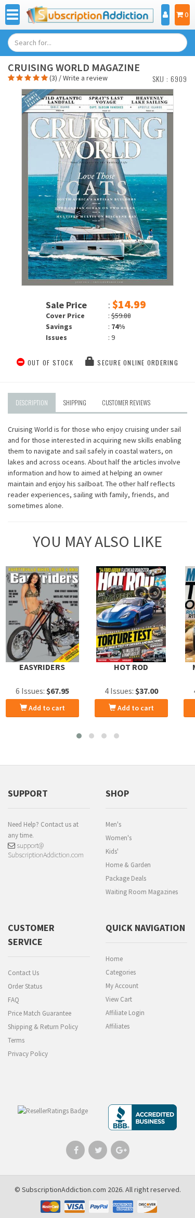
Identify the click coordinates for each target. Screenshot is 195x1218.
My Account (122, 985)
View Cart (119, 999)
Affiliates (117, 1026)
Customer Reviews (126, 402)
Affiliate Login (125, 1012)
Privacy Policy (28, 1053)
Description (32, 402)
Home (114, 958)
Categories (121, 972)
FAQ (13, 999)
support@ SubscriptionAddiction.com (46, 850)
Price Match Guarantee (39, 1013)
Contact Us (23, 972)
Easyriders (42, 667)
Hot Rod (131, 667)
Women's (119, 837)
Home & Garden (128, 864)
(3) (53, 78)
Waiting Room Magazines (142, 891)
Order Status (25, 986)
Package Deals (126, 878)
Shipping (74, 402)
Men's (113, 824)
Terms (16, 1040)
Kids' (112, 851)
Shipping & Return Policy (43, 1026)
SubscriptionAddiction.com (64, 1189)
